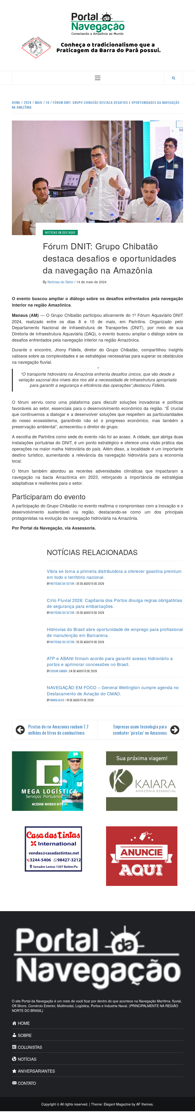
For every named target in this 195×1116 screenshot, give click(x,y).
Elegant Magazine (117, 1104)
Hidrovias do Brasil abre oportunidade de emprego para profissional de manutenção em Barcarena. (115, 632)
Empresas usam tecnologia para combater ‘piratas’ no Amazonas (140, 730)
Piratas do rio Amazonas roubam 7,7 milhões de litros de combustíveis (58, 730)
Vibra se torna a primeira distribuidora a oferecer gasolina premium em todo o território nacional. (114, 574)
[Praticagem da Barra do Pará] (97, 47)
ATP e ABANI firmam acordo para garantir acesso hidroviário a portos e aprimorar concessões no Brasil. (110, 661)
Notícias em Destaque (60, 232)
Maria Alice (57, 700)
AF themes (144, 1104)
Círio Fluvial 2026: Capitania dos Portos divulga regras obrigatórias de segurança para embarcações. (114, 603)
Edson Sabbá (59, 671)
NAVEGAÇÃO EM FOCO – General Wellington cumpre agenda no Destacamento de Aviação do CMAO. (113, 690)
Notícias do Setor (61, 281)
